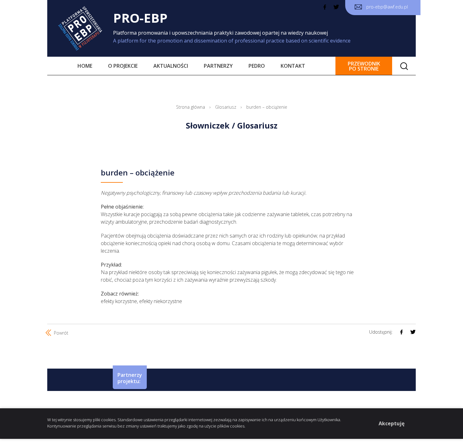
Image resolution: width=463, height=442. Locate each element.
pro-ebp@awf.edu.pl (386, 7)
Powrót (60, 333)
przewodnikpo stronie (364, 66)
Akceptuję (391, 423)
